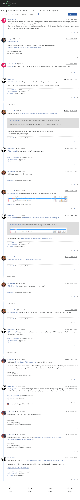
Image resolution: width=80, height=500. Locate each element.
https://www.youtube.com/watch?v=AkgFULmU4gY (25, 47)
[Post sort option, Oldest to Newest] (65, 14)
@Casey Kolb (21, 386)
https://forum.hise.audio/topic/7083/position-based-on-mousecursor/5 (44, 460)
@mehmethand (18, 39)
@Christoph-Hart (13, 82)
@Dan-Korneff (12, 151)
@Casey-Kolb (12, 389)
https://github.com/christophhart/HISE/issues (36, 238)
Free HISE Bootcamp (13, 90)
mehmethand (12, 19)
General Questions (8, 14)
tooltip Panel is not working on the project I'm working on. (38, 113)
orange (10, 39)
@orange (20, 63)
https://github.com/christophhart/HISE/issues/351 (24, 259)
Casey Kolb (11, 359)
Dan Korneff (11, 111)
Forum (14, 3)
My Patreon (10, 93)
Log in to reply (72, 14)
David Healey (11, 79)
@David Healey (21, 111)
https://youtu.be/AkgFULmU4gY (18, 468)
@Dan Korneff (21, 148)
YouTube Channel (12, 91)
